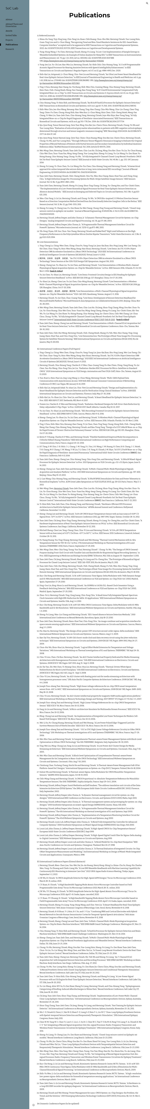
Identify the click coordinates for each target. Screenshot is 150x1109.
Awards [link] (9, 31)
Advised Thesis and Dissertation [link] (14, 25)
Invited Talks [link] (11, 35)
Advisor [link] (9, 19)
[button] (147, 3)
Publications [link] (12, 44)
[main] (89, 15)
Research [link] (10, 49)
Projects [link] (9, 40)
